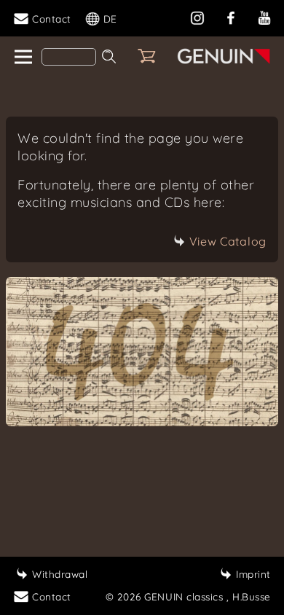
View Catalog (228, 241)
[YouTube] (264, 16)
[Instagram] (197, 16)
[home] (22, 57)
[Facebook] (231, 16)
